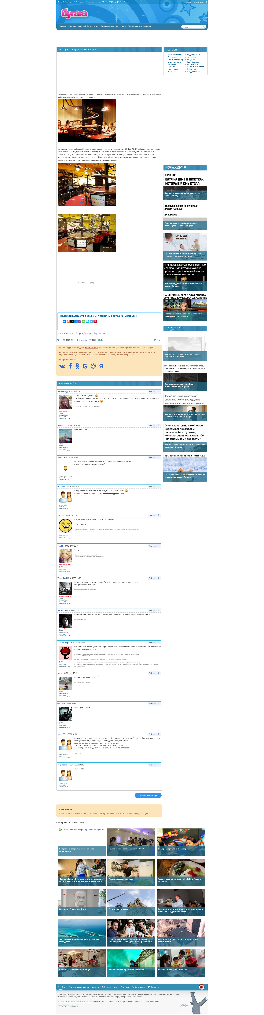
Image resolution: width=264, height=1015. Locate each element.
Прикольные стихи (195, 67)
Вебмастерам (138, 987)
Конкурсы (172, 71)
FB (106, 2)
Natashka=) (62, 391)
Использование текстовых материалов (75, 1001)
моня (59, 673)
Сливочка (83, 340)
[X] (72, 321)
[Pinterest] (95, 321)
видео (90, 333)
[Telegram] (91, 321)
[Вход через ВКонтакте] (63, 367)
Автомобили (192, 64)
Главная (62, 26)
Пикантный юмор (175, 59)
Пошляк (60, 425)
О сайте (61, 987)
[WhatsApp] (83, 321)
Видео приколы (194, 55)
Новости (171, 67)
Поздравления (193, 71)
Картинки (172, 64)
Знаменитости (174, 62)
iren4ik (60, 546)
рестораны (101, 333)
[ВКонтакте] (64, 321)
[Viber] (79, 321)
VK (103, 2)
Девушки (191, 59)
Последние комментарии (139, 26)
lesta (59, 734)
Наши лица (173, 69)
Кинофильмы (193, 62)
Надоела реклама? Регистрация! (83, 26)
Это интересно (66, 333)
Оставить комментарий (148, 795)
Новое (123, 26)
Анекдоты (191, 57)
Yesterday (61, 578)
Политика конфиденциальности (84, 987)
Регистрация (80, 2)
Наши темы (192, 69)
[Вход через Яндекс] (102, 367)
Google (114, 2)
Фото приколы (174, 55)
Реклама (188, 2)
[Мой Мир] (76, 321)
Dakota (60, 610)
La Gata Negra (63, 643)
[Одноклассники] (68, 321)
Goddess (61, 486)
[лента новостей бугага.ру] (206, 2)
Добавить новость (109, 26)
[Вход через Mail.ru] (95, 367)
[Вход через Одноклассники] (78, 367)
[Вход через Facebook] (72, 367)
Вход (60, 2)
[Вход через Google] (86, 367)
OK (110, 2)
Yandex (126, 2)
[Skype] (87, 321)
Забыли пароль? (69, 2)
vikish (60, 515)
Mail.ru (120, 2)
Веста (59, 458)
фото (81, 333)
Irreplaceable (62, 765)
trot (58, 704)
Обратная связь (197, 2)
